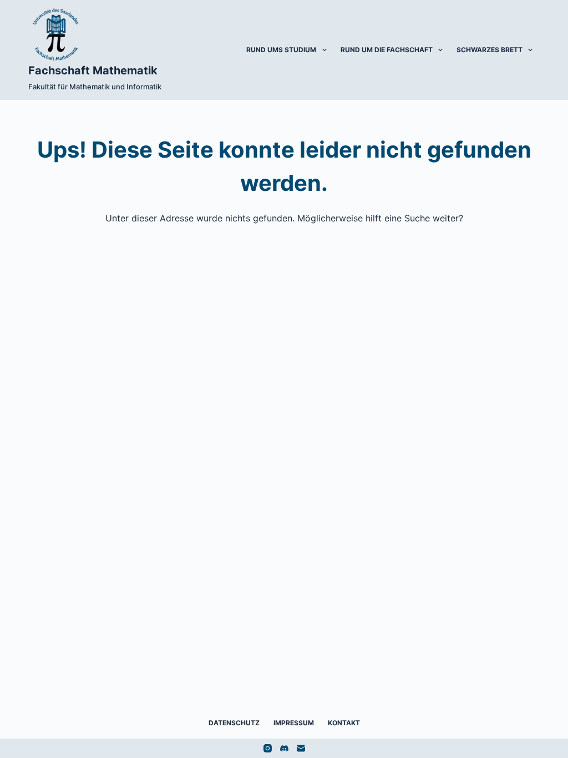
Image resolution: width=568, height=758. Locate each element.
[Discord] (284, 748)
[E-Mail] (301, 748)
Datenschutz (234, 723)
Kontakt (344, 723)
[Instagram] (267, 748)
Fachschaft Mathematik (93, 70)
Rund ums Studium (281, 50)
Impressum (293, 723)
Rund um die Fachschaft (387, 50)
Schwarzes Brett (490, 50)
